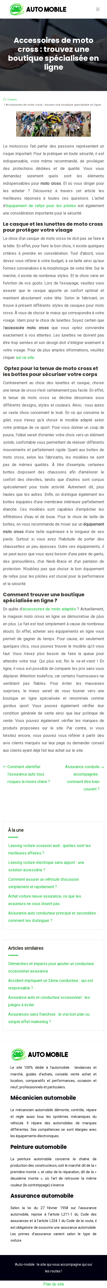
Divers (12, 99)
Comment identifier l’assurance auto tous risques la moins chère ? (28, 774)
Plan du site (53, 1284)
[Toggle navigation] (97, 9)
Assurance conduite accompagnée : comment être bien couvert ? (82, 777)
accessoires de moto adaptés (49, 609)
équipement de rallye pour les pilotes (41, 205)
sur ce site (25, 357)
